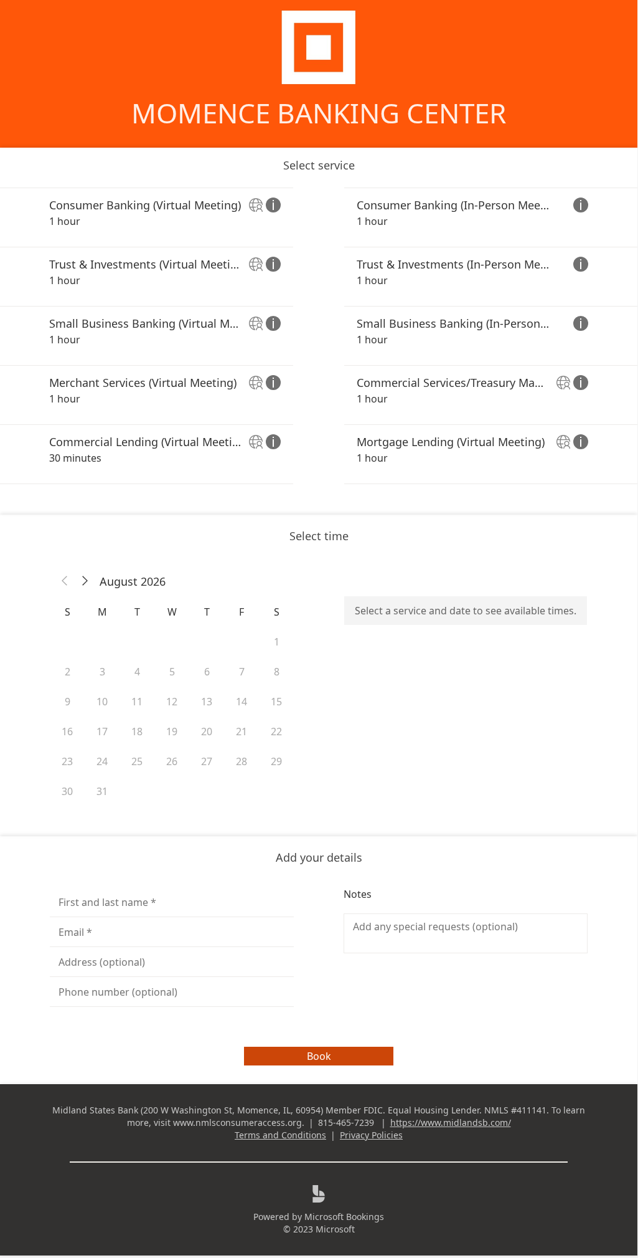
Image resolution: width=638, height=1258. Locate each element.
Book (319, 1056)
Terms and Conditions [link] (280, 1135)
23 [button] (67, 761)
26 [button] (171, 761)
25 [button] (137, 761)
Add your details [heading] (319, 857)
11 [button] (137, 701)
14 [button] (241, 701)
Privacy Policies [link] (371, 1135)
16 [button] (67, 731)
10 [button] (102, 701)
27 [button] (206, 761)
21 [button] (241, 731)
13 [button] (206, 701)
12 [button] (171, 701)
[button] (65, 581)
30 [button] (67, 791)
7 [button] (242, 672)
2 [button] (67, 672)
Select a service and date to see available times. (465, 610)
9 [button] (67, 701)
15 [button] (276, 701)
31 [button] (102, 791)
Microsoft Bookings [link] (344, 1216)
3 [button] (102, 672)
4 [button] (137, 672)
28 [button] (241, 761)
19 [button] (171, 731)
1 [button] (276, 642)
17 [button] (102, 731)
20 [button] (206, 731)
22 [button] (276, 731)
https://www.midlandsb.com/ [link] (450, 1122)
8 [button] (276, 672)
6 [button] (207, 672)
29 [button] (276, 761)
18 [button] (137, 731)
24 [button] (102, 761)
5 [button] (172, 672)
